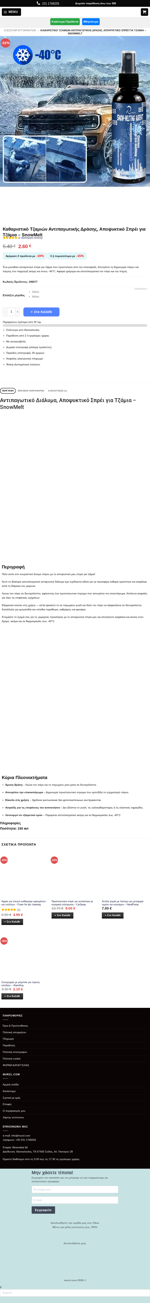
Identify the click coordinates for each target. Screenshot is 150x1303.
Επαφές (7, 1104)
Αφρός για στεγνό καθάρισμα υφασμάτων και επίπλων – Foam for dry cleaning (23, 903)
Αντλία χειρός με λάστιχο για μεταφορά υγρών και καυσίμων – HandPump (122, 903)
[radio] (89, 291)
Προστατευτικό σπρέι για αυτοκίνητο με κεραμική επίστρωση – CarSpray (72, 903)
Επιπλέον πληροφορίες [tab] (31, 391)
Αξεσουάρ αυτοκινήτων (20, 30)
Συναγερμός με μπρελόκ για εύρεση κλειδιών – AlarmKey (20, 984)
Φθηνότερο (90, 21)
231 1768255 (50, 3)
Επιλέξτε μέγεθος (14, 295)
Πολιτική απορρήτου (14, 1032)
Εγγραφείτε (43, 1210)
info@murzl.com (20, 1135)
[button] (11, 12)
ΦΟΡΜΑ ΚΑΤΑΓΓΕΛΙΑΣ (16, 1065)
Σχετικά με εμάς (11, 1097)
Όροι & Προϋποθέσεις (15, 1025)
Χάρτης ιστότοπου (13, 1117)
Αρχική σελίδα (11, 1084)
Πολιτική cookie (11, 1058)
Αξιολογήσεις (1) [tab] (57, 391)
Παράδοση (9, 1045)
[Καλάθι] (144, 12)
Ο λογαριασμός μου (14, 1110)
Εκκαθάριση (141, 289)
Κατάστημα (9, 1091)
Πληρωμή (8, 1038)
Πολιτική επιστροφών (15, 1051)
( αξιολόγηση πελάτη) (30, 237)
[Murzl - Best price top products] (75, 12)
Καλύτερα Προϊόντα (65, 21)
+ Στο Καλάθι (41, 312)
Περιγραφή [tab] (8, 391)
